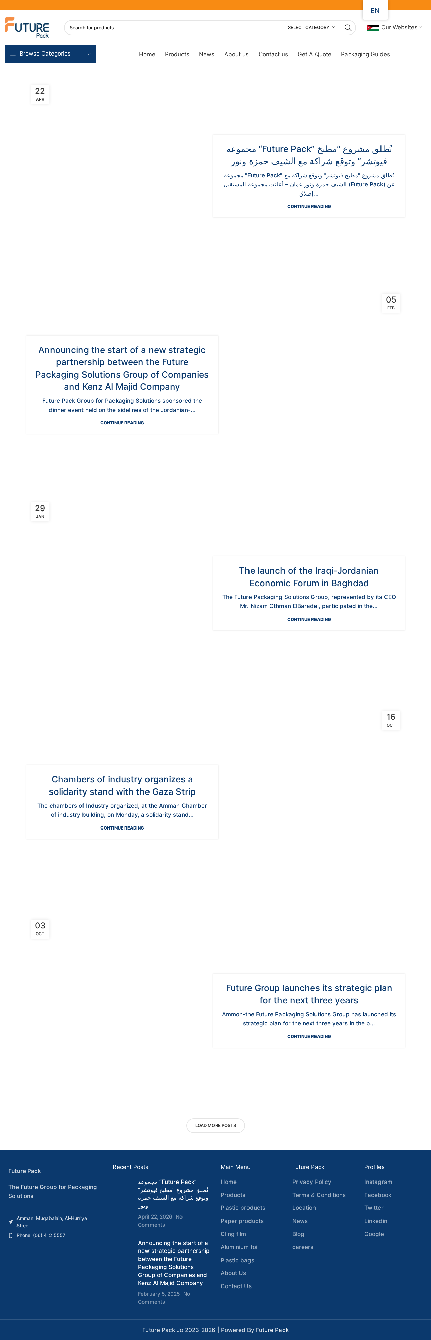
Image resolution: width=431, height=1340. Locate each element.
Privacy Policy (311, 1181)
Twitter (374, 1207)
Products (233, 1195)
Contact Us (236, 1286)
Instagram (378, 1181)
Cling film (233, 1234)
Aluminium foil (240, 1247)
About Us (233, 1273)
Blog (298, 1234)
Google (374, 1234)
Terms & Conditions (319, 1195)
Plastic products (243, 1207)
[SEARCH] (348, 27)
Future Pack (272, 1330)
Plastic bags (237, 1260)
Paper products (242, 1221)
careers (302, 1247)
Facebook (377, 1195)
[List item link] (53, 1222)
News (300, 1221)
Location (304, 1207)
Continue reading (309, 206)
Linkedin (375, 1221)
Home (229, 1181)
